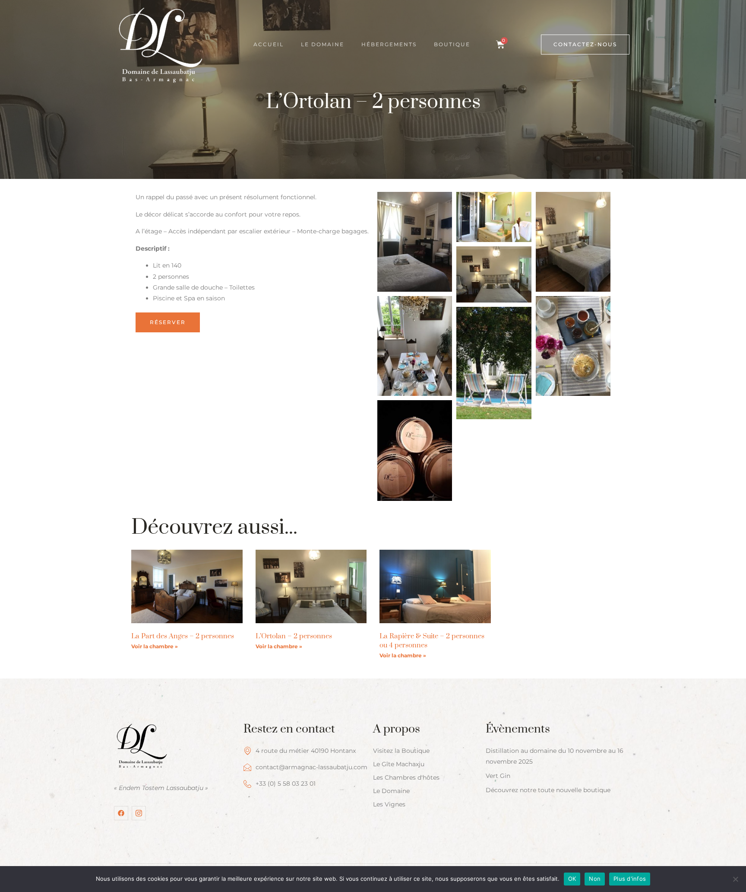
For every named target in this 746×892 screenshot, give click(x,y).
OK (572, 878)
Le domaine (322, 44)
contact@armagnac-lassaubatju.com (311, 767)
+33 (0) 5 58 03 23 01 (286, 783)
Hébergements (389, 44)
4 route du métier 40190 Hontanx (306, 751)
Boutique (452, 44)
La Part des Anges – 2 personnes (182, 636)
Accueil (268, 44)
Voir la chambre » (154, 646)
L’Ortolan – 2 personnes (294, 636)
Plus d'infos (629, 878)
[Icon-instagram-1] (139, 813)
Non (595, 878)
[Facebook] (121, 813)
